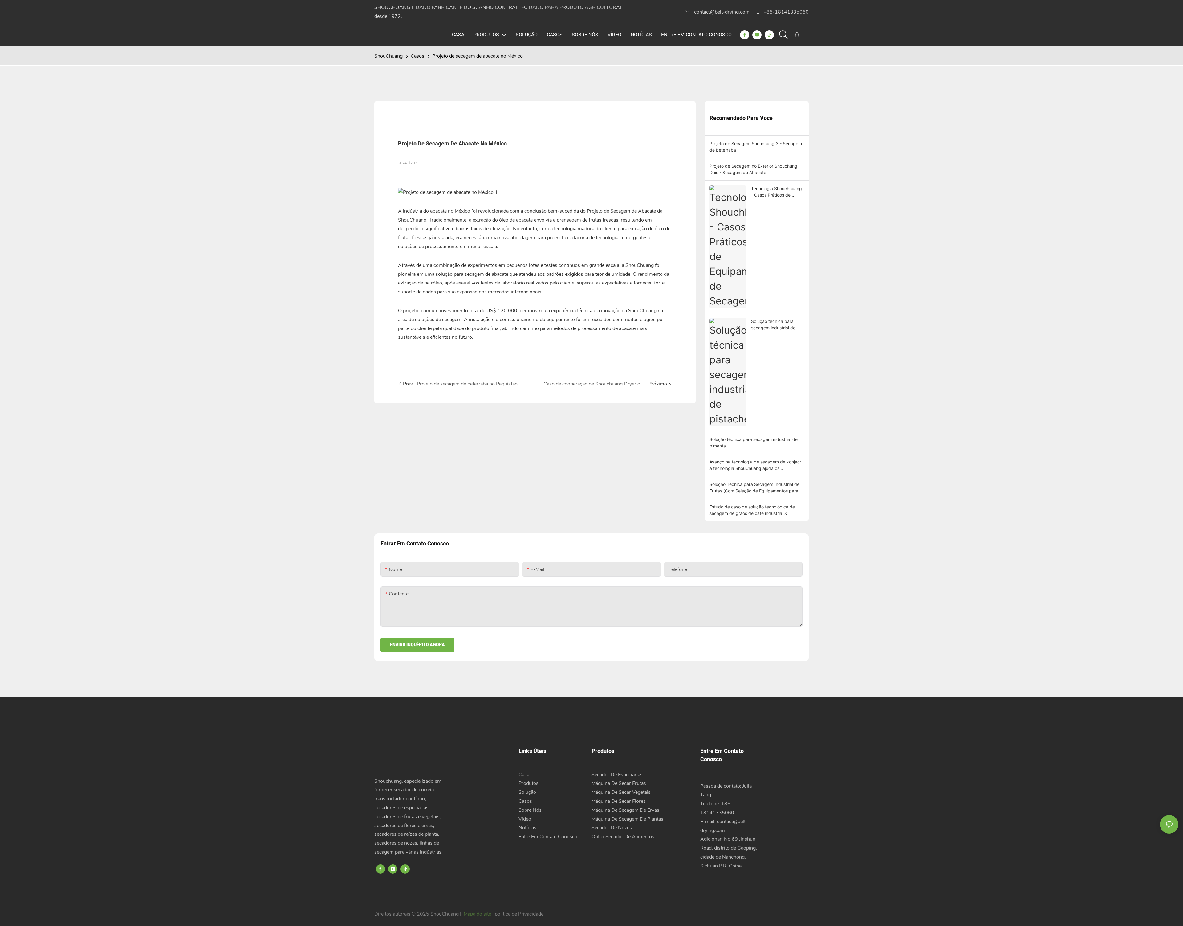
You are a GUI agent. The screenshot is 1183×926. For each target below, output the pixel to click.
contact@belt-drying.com (722, 12)
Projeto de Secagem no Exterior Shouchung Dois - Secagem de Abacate (753, 169)
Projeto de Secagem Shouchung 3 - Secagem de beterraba (755, 147)
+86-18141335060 (785, 12)
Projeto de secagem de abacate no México (477, 56)
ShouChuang (388, 56)
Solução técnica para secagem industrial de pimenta (753, 442)
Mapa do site (477, 914)
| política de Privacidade (517, 914)
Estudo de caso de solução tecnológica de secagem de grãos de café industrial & (752, 510)
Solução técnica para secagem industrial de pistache (773, 325)
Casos (417, 56)
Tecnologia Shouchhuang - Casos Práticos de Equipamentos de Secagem (776, 192)
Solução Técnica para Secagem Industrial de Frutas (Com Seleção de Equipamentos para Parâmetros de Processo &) (754, 488)
